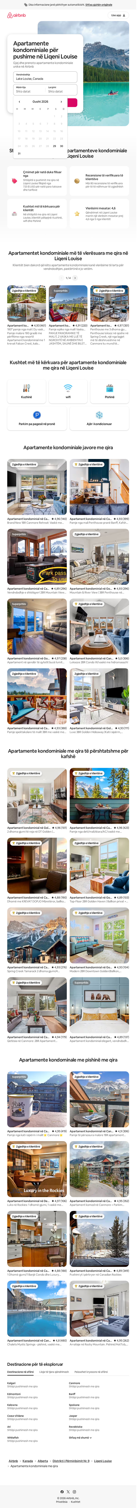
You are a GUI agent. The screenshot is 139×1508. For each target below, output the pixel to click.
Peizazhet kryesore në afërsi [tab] (91, 1372)
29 (54, 146)
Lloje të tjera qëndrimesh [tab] (54, 1372)
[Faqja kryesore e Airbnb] (16, 15)
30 (61, 146)
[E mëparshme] (61, 278)
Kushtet (75, 1501)
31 (19, 153)
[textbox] (29, 91)
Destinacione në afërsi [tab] (20, 1372)
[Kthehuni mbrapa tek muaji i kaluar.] (19, 102)
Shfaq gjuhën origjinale (98, 4)
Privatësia (62, 1501)
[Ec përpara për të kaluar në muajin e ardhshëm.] (61, 102)
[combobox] (45, 78)
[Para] (75, 278)
